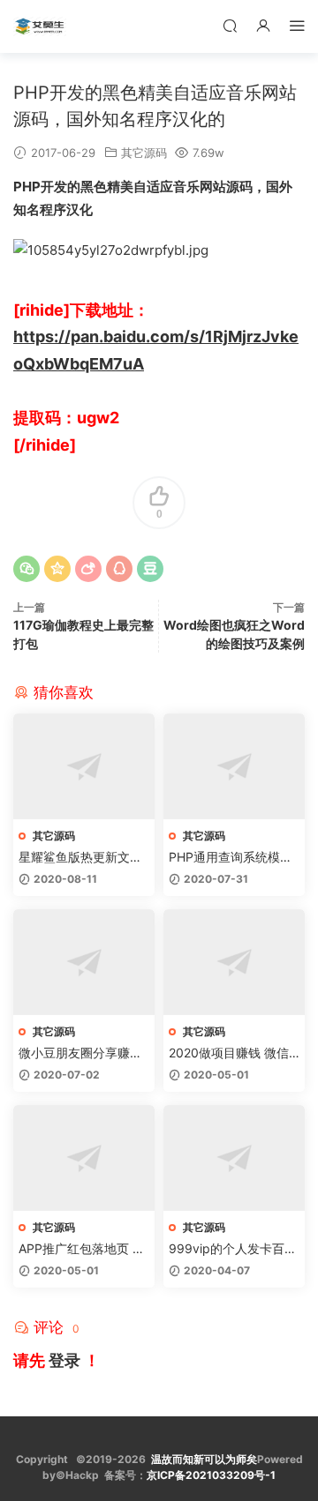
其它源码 (144, 153)
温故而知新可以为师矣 (204, 1459)
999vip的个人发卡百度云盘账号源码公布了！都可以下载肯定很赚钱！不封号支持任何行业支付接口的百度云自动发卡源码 (233, 1249)
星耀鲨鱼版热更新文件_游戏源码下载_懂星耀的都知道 (83, 857)
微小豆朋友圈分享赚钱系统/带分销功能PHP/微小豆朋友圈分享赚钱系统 (80, 1053)
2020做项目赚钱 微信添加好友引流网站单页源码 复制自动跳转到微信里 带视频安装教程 (232, 1053)
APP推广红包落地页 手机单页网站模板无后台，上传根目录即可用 (82, 1249)
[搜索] (230, 25)
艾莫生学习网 (39, 26)
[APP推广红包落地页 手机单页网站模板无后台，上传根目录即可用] (84, 1158)
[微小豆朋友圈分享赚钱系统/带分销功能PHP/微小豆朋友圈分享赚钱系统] (84, 962)
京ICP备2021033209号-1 (211, 1475)
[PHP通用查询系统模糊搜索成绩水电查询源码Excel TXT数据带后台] (234, 766)
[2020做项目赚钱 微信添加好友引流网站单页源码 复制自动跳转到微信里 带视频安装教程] (234, 962)
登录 (64, 1360)
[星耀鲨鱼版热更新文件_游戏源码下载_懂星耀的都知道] (84, 766)
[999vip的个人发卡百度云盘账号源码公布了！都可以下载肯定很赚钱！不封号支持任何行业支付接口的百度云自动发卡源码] (234, 1158)
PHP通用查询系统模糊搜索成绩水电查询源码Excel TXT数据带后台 (234, 857)
